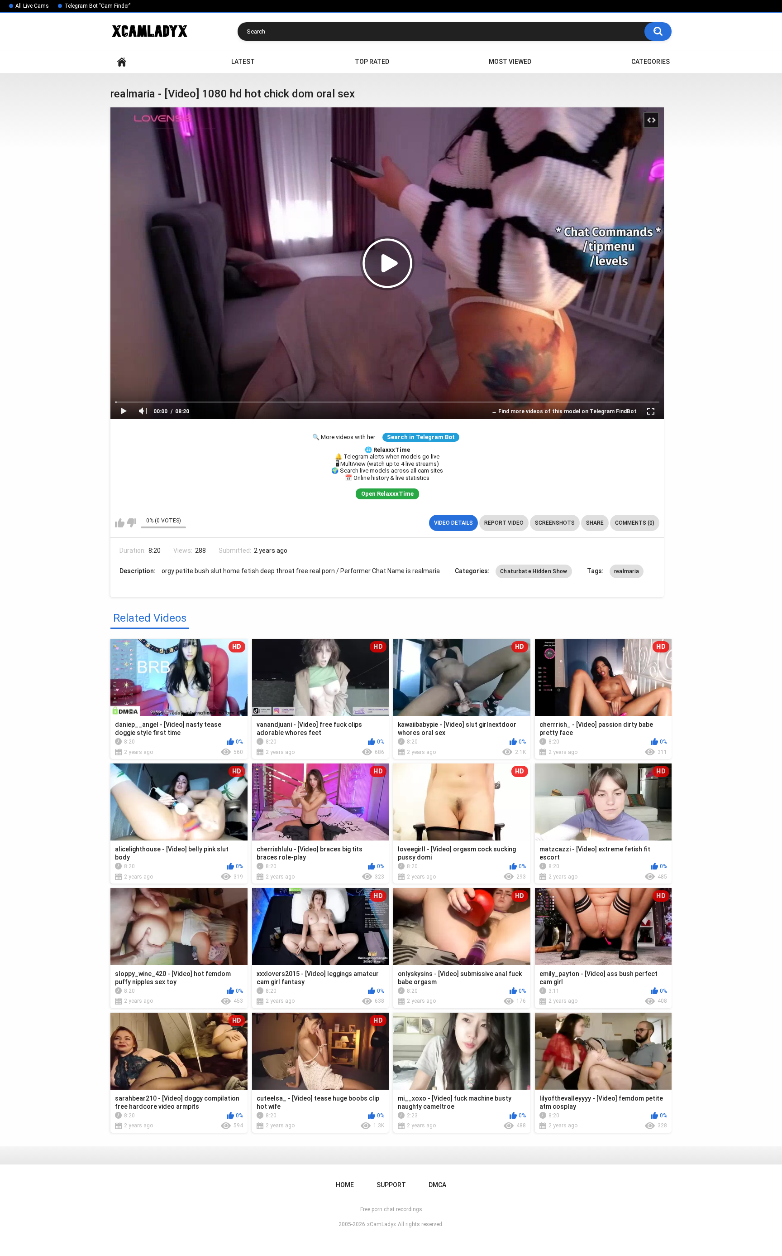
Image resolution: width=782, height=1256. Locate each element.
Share (595, 523)
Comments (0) (634, 523)
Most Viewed (510, 61)
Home (121, 61)
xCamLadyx (381, 1224)
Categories (650, 61)
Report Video (504, 523)
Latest (243, 61)
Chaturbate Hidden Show (533, 571)
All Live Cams (32, 6)
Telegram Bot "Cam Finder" (97, 6)
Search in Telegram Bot (421, 437)
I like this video (119, 522)
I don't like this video (131, 522)
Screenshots (555, 523)
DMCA (437, 1184)
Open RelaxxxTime (387, 493)
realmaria (626, 571)
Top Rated (372, 61)
